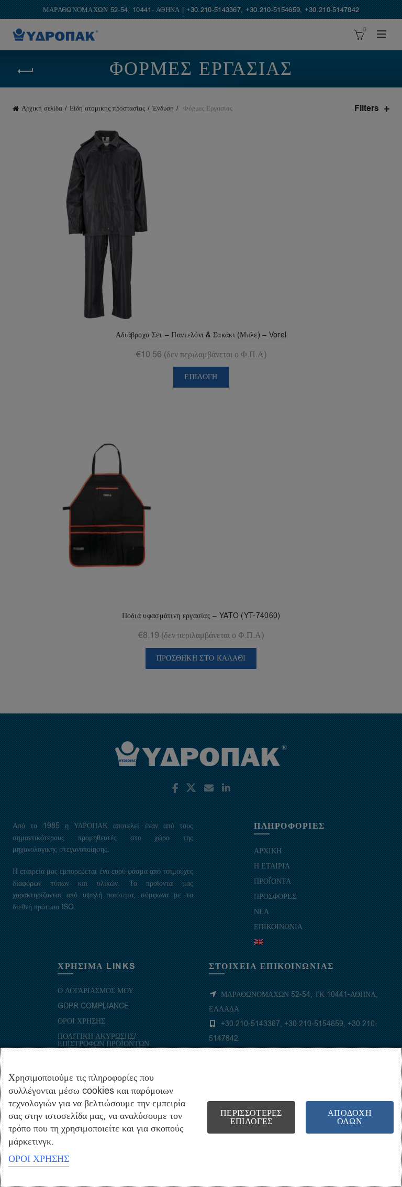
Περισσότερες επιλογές (251, 1117)
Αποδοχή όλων (350, 1117)
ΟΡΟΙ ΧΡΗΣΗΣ (38, 1158)
